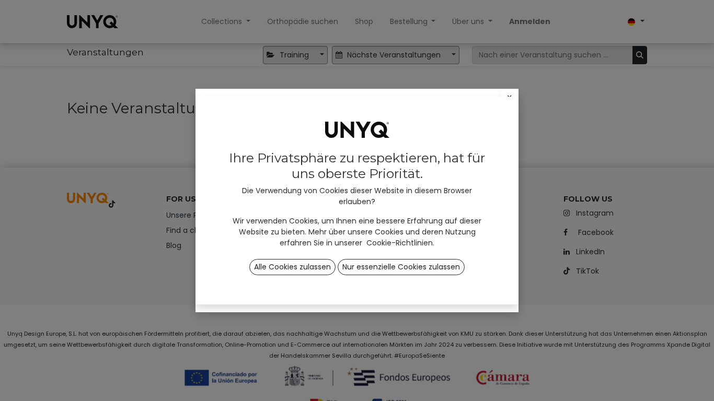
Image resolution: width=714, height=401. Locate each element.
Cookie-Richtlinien (399, 243)
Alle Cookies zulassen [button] (292, 267)
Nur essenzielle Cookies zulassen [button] (401, 267)
